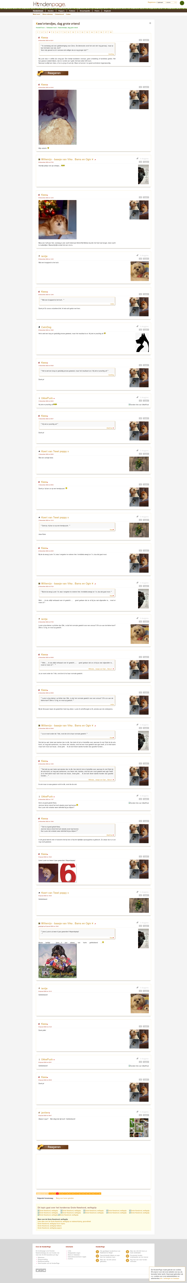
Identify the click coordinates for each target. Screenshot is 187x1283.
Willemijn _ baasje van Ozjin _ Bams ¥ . (101, 669)
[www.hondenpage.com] (49, 8)
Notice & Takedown (74, 1255)
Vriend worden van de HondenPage (48, 1263)
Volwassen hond (51, 27)
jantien (45, 1112)
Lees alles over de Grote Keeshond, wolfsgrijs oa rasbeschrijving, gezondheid (64, 1221)
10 (73, 32)
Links (69, 1251)
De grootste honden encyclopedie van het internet (139, 1256)
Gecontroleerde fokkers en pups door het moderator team (110, 1256)
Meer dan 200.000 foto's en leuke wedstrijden (138, 1252)
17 (106, 32)
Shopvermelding (43, 1259)
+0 (140, 40)
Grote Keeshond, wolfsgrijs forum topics (51, 1223)
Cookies (70, 1259)
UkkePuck (47, 398)
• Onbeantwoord (59, 14)
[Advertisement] (93, 1171)
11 (78, 32)
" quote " (146, 40)
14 (92, 32)
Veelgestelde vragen (74, 1253)
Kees (44, 37)
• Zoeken (68, 14)
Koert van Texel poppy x (55, 451)
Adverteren (41, 1257)
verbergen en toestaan (171, 1278)
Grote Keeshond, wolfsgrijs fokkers (49, 1226)
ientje (44, 256)
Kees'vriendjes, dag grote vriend (68, 27)
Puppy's (61, 11)
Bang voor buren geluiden (65, 1198)
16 (101, 32)
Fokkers (72, 11)
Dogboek (107, 11)
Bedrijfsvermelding (43, 1261)
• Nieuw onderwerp (47, 14)
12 (82, 32)
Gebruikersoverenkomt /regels (77, 1257)
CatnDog (111, 54)
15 (96, 32)
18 (110, 32)
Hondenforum (38, 11)
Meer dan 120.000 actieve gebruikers (108, 1260)
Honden (51, 11)
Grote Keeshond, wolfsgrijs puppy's (50, 1228)
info (161, 1278)
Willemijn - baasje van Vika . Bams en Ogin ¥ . (68, 159)
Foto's (97, 11)
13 (87, 32)
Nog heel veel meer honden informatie (138, 1260)
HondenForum (40, 27)
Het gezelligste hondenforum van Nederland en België (110, 1252)
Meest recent (36, 14)
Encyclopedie (85, 11)
